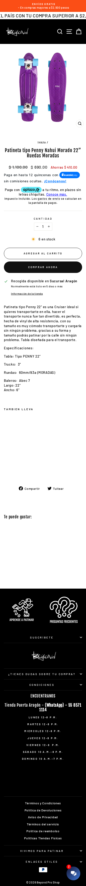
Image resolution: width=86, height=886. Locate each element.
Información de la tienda (27, 293)
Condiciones (42, 684)
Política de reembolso (42, 831)
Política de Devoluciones (43, 810)
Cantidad (43, 218)
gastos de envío (49, 198)
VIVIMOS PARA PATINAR (42, 850)
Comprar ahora (43, 267)
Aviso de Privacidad (43, 817)
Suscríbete (41, 637)
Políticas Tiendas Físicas (43, 838)
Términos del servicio (43, 824)
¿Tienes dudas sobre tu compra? (42, 674)
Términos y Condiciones (43, 803)
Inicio (42, 142)
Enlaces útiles (42, 861)
